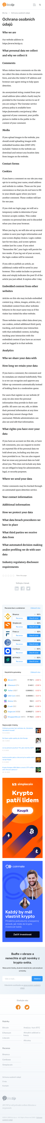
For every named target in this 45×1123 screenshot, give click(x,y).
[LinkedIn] (17, 588)
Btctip (4, 13)
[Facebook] (22, 588)
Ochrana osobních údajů (11, 1077)
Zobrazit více (35, 608)
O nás (4, 1081)
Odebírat (37, 979)
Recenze (19, 618)
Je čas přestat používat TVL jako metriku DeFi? (18, 748)
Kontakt (5, 1086)
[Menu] (34, 4)
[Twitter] (28, 588)
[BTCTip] (8, 5)
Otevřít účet (33, 618)
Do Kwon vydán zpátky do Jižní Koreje (15, 738)
